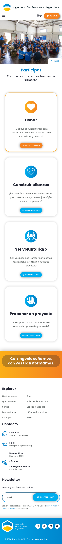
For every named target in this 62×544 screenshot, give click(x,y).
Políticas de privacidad (38, 401)
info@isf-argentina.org (20, 445)
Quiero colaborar (31, 145)
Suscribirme (47, 497)
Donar (53, 15)
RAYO (29, 417)
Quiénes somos (9, 396)
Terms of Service (9, 508)
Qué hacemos (9, 401)
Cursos (5, 406)
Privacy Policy (51, 506)
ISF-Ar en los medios (37, 412)
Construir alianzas (36, 406)
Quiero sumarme (31, 274)
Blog (29, 396)
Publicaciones (9, 412)
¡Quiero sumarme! (31, 210)
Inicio (56, 60)
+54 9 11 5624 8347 (18, 435)
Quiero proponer (31, 335)
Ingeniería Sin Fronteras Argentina (30, 539)
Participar (7, 417)
